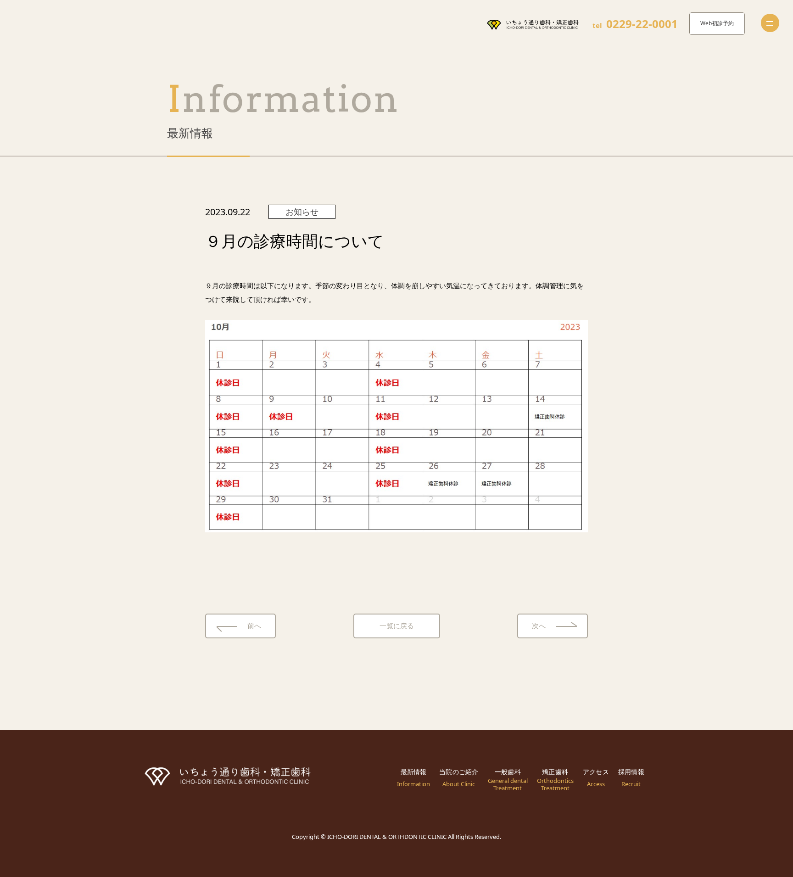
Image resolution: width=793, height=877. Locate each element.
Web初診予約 (717, 23)
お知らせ (301, 211)
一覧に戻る (397, 625)
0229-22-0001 (642, 24)
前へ (254, 625)
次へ (539, 625)
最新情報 (190, 132)
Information (283, 99)
